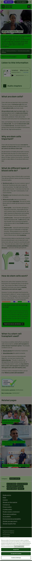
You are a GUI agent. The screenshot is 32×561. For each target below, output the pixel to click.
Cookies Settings (16, 557)
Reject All (16, 549)
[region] (16, 548)
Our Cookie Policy (19, 546)
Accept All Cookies (16, 553)
